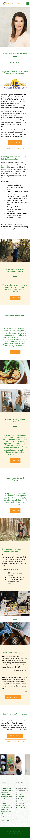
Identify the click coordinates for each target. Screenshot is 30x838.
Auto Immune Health (6, 796)
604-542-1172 (21, 794)
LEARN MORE (15, 298)
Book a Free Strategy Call (15, 148)
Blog (2, 816)
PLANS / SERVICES (15, 142)
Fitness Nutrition (5, 805)
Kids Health (4, 799)
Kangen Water (5, 820)
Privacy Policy (20, 805)
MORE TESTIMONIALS (12, 697)
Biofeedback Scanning (7, 790)
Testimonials (21, 803)
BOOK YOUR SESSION (15, 735)
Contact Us (21, 796)
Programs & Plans (6, 788)
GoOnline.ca (17, 833)
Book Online (21, 801)
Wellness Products (6, 818)
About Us (20, 799)
